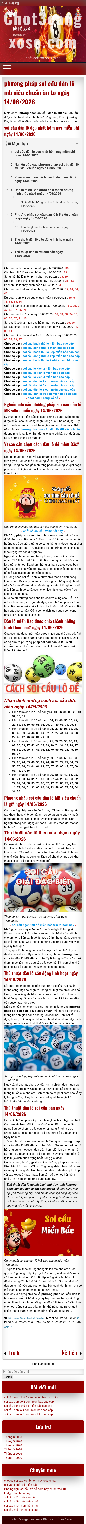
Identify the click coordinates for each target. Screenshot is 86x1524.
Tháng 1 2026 (13, 1458)
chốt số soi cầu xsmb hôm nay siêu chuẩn (30, 1480)
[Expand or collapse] (77, 143)
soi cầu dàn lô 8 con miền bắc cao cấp (28, 1414)
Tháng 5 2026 (13, 1441)
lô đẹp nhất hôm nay (17, 1493)
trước (14, 1352)
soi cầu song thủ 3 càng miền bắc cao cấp (31, 1397)
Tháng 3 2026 (13, 1449)
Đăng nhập (14, 3)
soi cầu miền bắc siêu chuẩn (22, 1501)
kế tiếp (69, 1352)
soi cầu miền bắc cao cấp (20, 1497)
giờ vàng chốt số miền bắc (20, 1485)
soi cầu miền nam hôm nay (21, 1505)
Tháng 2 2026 (13, 1453)
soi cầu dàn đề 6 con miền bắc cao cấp (29, 1401)
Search (8, 1376)
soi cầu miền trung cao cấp (21, 1510)
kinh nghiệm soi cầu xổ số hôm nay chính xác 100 (35, 1489)
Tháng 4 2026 (13, 1445)
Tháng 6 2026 (13, 1437)
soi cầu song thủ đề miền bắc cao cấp (28, 1406)
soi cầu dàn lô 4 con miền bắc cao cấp (28, 1410)
